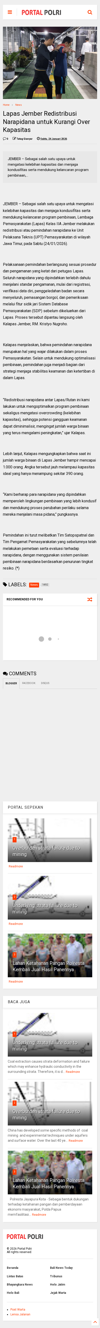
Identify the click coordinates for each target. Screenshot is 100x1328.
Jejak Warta (58, 1293)
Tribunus (56, 1276)
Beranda (12, 1268)
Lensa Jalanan (20, 1314)
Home (6, 105)
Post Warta (17, 1309)
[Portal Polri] (41, 13)
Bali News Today (61, 1268)
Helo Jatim (57, 1284)
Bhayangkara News (20, 1284)
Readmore (16, 866)
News (18, 105)
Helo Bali (13, 1293)
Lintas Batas (15, 1276)
